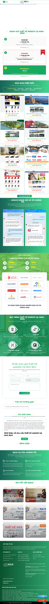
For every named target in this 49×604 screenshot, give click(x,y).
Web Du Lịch (16, 89)
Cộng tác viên (6, 560)
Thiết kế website (7, 416)
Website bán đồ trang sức (36, 188)
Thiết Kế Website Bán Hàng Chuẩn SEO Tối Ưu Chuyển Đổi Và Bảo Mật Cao (17, 592)
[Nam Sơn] (37, 297)
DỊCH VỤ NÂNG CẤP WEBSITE (23, 560)
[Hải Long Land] (11, 297)
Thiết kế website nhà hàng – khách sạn (10, 589)
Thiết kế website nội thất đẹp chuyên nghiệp (29, 593)
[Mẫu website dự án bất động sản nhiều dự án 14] (37, 103)
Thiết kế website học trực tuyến (26, 594)
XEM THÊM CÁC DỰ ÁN (24, 196)
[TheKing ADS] (24, 284)
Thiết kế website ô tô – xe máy (8, 597)
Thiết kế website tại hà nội (41, 589)
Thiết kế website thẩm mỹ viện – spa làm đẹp (11, 599)
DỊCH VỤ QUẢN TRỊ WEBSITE (23, 556)
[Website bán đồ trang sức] (37, 179)
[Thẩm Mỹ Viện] (37, 277)
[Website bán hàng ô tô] (12, 153)
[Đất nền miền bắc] (37, 284)
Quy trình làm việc (7, 556)
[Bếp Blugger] (11, 284)
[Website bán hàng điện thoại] (12, 179)
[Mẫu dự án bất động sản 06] (12, 128)
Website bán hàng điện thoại (12, 188)
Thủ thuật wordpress (37, 554)
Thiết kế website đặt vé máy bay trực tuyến (11, 596)
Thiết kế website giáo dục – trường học (30, 599)
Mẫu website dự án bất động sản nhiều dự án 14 (36, 113)
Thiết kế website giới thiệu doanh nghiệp (10, 594)
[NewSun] (24, 297)
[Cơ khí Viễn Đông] (24, 277)
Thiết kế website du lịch (39, 598)
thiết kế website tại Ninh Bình (21, 426)
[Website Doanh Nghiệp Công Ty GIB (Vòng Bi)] (37, 153)
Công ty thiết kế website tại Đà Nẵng (27, 589)
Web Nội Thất (20, 88)
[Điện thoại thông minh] (37, 290)
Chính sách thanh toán (8, 558)
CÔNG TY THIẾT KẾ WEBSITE (23, 554)
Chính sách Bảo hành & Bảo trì (9, 554)
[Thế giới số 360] (11, 290)
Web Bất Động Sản (38, 88)
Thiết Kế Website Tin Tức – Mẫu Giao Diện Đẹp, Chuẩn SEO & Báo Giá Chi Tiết (18, 598)
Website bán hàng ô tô (12, 163)
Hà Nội (34, 558)
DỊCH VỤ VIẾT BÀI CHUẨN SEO (24, 558)
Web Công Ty (32, 89)
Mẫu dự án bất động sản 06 (12, 138)
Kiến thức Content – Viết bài (39, 556)
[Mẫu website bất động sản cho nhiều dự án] (37, 128)
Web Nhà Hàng (24, 89)
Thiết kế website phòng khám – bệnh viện (29, 596)
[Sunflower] (24, 290)
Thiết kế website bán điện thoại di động (10, 593)
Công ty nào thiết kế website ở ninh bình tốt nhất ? (17, 406)
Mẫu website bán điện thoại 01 (12, 113)
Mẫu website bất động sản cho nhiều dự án (36, 138)
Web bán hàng (28, 88)
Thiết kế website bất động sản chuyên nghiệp (11, 591)
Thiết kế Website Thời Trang (20, 597)
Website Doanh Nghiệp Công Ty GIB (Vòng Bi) (37, 163)
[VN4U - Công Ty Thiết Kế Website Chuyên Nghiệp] (24, 1)
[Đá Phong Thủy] (11, 277)
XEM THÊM (24, 438)
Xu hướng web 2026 (11, 88)
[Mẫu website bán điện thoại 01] (12, 103)
